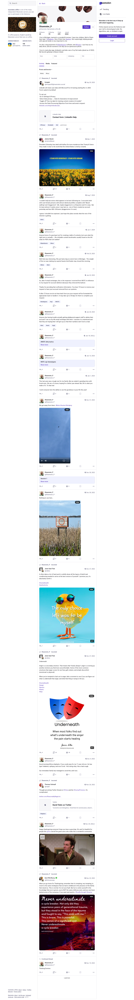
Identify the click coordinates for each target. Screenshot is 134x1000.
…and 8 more (63, 124)
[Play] (42, 460)
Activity (41, 63)
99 (49, 34)
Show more (44, 344)
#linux (47, 73)
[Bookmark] (80, 128)
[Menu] (93, 27)
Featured (54, 63)
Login (112, 40)
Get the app (21, 995)
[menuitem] (54, 435)
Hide (91, 150)
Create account (112, 36)
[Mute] (45, 460)
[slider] (55, 457)
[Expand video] (64, 460)
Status (24, 990)
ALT (92, 183)
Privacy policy (17, 991)
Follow (86, 27)
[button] (54, 435)
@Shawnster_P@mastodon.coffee (49, 29)
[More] (93, 128)
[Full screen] (67, 460)
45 (40, 34)
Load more (67, 976)
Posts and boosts (45, 69)
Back (43, 3)
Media (48, 63)
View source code (19, 997)
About (20, 990)
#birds (42, 73)
